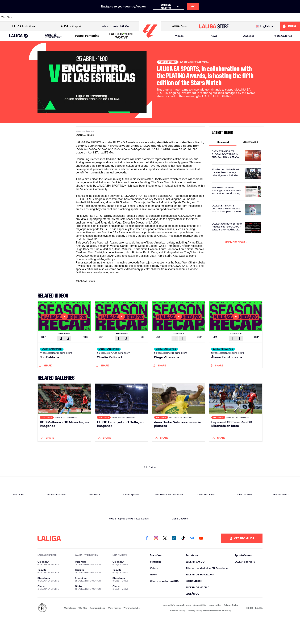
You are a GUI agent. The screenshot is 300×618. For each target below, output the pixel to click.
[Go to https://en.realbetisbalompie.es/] (224, 17)
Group (179, 26)
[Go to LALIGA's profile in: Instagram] (156, 538)
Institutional (23, 26)
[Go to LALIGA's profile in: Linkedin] (174, 538)
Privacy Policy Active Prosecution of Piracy (209, 610)
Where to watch (115, 26)
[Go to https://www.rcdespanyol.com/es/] (210, 17)
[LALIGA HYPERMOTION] (53, 36)
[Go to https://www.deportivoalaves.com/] (81, 17)
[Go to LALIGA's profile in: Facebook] (147, 538)
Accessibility (199, 605)
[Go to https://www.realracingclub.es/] (167, 17)
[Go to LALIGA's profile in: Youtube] (201, 538)
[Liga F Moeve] (87, 36)
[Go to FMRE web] (42, 608)
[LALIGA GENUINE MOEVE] (121, 36)
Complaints (70, 608)
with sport (70, 26)
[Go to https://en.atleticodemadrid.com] (38, 17)
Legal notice (215, 605)
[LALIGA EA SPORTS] (18, 36)
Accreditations (97, 608)
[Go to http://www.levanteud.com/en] (138, 17)
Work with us (114, 608)
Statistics (248, 35)
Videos (179, 35)
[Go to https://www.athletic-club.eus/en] (24, 17)
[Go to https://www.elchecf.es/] (95, 17)
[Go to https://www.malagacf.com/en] (153, 17)
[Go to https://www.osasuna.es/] (52, 17)
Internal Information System (177, 605)
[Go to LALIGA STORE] (214, 26)
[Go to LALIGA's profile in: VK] (192, 538)
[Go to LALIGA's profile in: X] (165, 538)
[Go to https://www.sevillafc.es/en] (267, 17)
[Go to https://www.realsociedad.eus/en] (253, 17)
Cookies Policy (177, 610)
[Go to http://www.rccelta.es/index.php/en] (67, 17)
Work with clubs (131, 608)
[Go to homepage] (150, 39)
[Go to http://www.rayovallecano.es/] (181, 17)
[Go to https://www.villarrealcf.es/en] (296, 17)
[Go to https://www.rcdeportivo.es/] (195, 17)
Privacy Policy (231, 605)
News (214, 35)
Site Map (82, 608)
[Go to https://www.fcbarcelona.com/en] (109, 17)
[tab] (222, 141)
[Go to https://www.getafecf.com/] (124, 17)
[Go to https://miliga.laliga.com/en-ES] (290, 26)
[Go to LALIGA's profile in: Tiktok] (183, 538)
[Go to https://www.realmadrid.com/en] (238, 17)
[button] (18, 36)
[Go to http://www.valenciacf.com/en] (281, 17)
